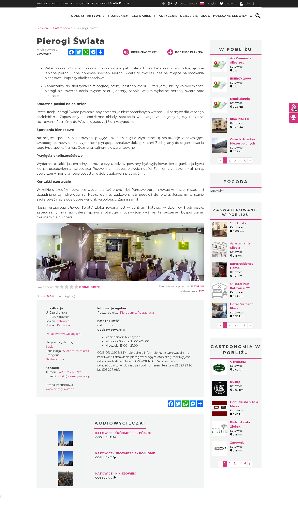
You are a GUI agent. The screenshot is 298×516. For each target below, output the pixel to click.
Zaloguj (249, 3)
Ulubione (230, 3)
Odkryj (77, 15)
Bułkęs (235, 382)
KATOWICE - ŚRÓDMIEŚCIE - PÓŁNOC (123, 433)
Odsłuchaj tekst (144, 52)
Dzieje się (189, 15)
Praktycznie (165, 15)
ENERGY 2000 (240, 78)
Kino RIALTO (239, 119)
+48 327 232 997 (69, 372)
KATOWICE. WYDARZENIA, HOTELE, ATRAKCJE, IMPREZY (71, 3)
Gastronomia (55, 359)
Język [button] (211, 3)
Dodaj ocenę (90, 287)
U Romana (238, 361)
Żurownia (237, 442)
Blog (205, 15)
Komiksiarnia (240, 99)
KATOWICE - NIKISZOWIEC (115, 473)
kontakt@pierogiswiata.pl (73, 376)
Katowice (217, 191)
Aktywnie (96, 15)
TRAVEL (120, 3)
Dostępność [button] (187, 3)
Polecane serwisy (230, 15)
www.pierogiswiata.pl (60, 389)
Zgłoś (199, 286)
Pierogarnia (128, 312)
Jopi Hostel (238, 223)
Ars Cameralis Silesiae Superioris (240, 62)
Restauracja (145, 312)
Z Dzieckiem (118, 15)
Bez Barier (141, 15)
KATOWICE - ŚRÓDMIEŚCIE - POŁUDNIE (125, 453)
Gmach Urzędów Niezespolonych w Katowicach (244, 143)
